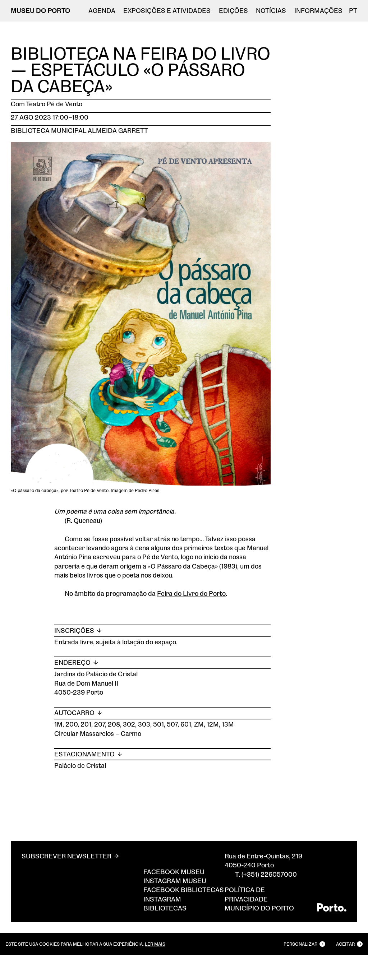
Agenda (101, 10)
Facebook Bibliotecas (183, 889)
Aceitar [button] (345, 944)
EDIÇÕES (233, 10)
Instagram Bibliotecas (165, 903)
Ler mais (155, 943)
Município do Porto (259, 908)
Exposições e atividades (167, 10)
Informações (318, 10)
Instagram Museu (174, 880)
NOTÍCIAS (271, 10)
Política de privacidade (246, 894)
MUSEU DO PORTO (40, 10)
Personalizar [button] (300, 944)
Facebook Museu (173, 871)
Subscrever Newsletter (66, 856)
